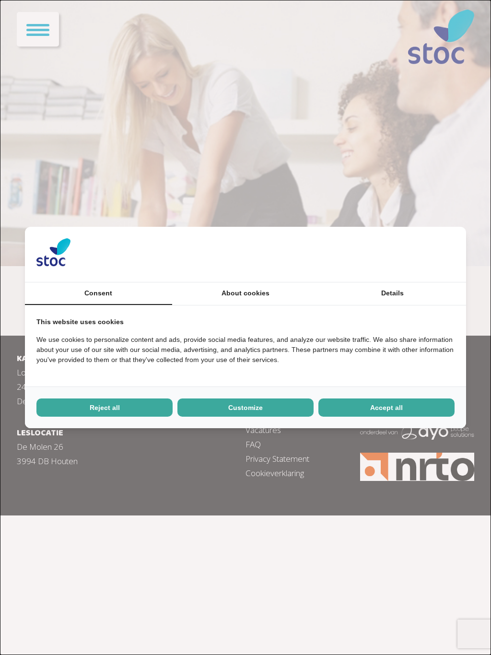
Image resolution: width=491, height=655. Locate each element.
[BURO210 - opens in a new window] (419, 254)
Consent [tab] (98, 293)
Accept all (386, 407)
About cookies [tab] (245, 293)
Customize (245, 407)
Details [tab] (392, 293)
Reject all (105, 407)
